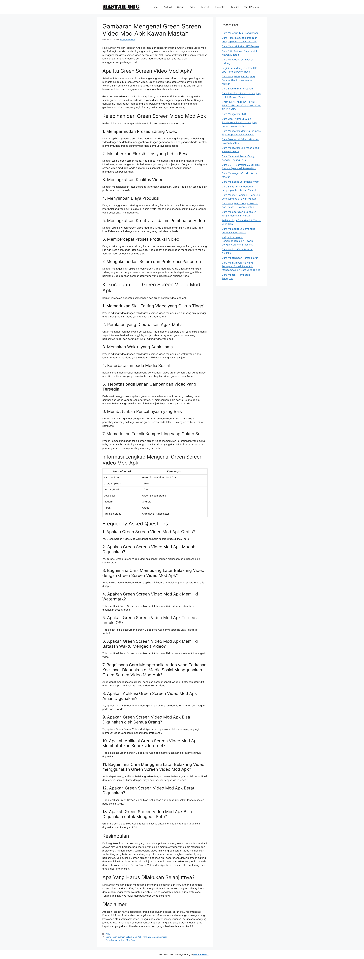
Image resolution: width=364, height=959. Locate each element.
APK (108, 934)
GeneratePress (201, 954)
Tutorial (235, 7)
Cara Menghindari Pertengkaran (240, 257)
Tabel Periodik (251, 7)
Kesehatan (220, 7)
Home (155, 7)
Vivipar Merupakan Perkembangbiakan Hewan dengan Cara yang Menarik (237, 241)
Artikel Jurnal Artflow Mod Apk (120, 940)
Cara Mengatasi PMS (234, 114)
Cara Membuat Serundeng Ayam (240, 181)
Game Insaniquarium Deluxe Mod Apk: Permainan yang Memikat (136, 937)
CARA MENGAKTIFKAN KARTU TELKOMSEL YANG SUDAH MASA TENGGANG (241, 106)
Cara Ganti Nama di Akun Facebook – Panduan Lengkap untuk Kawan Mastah (239, 122)
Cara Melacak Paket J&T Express (240, 46)
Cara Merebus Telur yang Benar (240, 33)
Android (168, 7)
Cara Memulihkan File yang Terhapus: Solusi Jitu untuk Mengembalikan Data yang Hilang (241, 266)
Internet (205, 7)
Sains (192, 7)
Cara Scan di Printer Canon (237, 88)
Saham (180, 7)
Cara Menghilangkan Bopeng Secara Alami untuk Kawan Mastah (238, 80)
